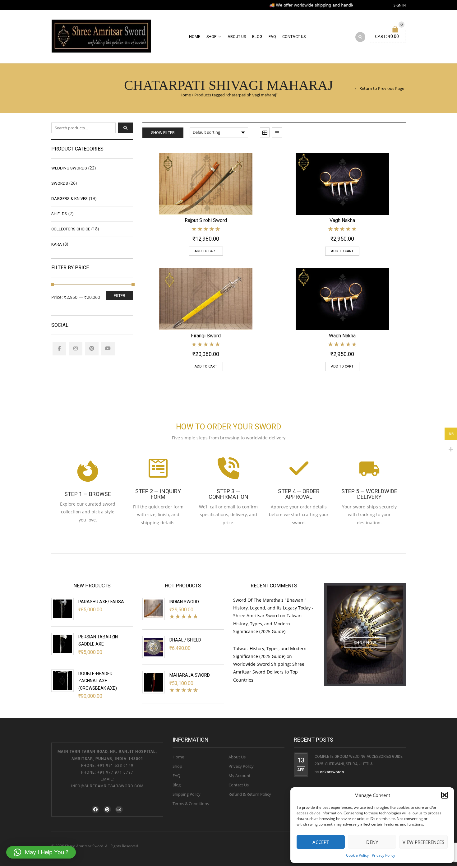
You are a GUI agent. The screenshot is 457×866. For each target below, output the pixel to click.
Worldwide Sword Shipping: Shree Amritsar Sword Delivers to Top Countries (268, 672)
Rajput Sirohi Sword (206, 220)
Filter (119, 295)
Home (194, 36)
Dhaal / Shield (185, 639)
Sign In (400, 5)
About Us (237, 36)
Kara (56, 244)
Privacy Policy (383, 855)
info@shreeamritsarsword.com (107, 786)
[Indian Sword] (153, 609)
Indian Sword (184, 601)
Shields (59, 213)
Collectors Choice (70, 229)
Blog (257, 36)
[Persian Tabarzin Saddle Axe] (62, 644)
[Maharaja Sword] (153, 682)
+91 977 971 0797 (115, 772)
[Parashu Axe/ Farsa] (62, 609)
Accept (320, 842)
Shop (211, 36)
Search (125, 128)
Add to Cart (206, 251)
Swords (59, 183)
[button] (444, 795)
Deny (372, 842)
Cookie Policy (357, 855)
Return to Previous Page (381, 88)
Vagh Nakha (342, 220)
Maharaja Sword (189, 675)
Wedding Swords (69, 168)
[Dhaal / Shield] (153, 647)
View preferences (423, 842)
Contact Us (294, 36)
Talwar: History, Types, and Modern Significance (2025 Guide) (267, 623)
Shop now (365, 642)
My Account (239, 775)
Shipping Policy (187, 794)
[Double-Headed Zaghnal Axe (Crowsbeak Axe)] (62, 680)
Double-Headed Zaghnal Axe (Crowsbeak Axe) (97, 681)
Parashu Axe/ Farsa (101, 601)
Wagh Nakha (342, 336)
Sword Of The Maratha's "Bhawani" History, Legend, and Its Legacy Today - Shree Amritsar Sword (273, 607)
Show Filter (163, 132)
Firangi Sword (206, 336)
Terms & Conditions (191, 803)
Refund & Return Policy (249, 794)
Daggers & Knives (69, 198)
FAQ (272, 36)
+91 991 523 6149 (115, 765)
